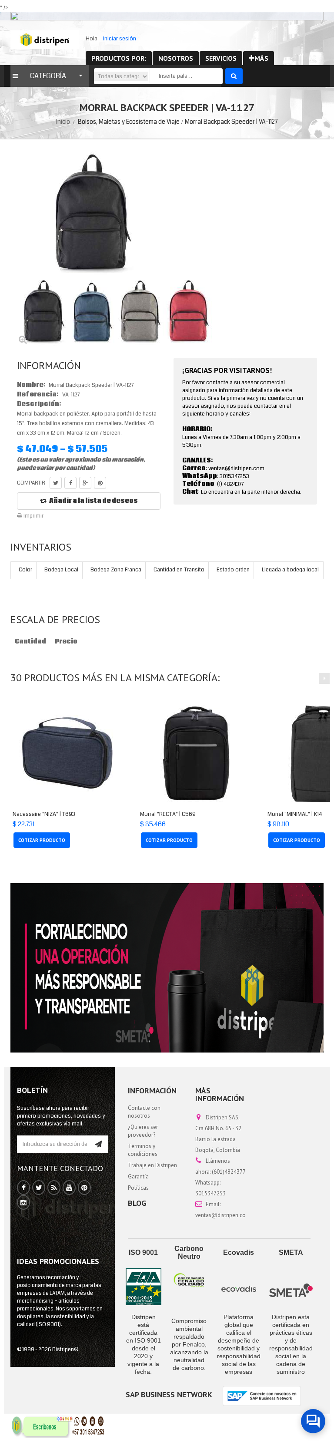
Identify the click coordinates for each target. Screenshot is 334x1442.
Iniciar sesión (119, 39)
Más (261, 58)
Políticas (138, 1187)
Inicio (63, 121)
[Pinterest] (84, 1188)
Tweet (56, 483)
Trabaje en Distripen (152, 1165)
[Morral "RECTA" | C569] (195, 753)
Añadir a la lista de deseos (93, 501)
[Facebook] (24, 1188)
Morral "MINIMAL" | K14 (294, 814)
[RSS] (54, 1188)
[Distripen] (44, 39)
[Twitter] (39, 1188)
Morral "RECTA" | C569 (168, 814)
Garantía (138, 1176)
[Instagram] (23, 1203)
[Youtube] (69, 1188)
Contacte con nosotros (144, 1111)
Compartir (70, 483)
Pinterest (100, 483)
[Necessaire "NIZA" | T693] (68, 753)
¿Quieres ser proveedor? (143, 1130)
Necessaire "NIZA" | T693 (44, 814)
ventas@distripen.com (222, 1215)
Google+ (85, 483)
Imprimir (32, 516)
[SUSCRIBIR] (98, 1144)
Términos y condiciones (142, 1150)
